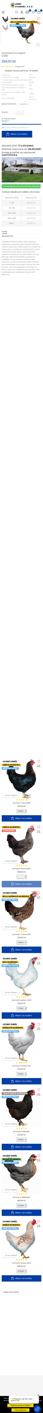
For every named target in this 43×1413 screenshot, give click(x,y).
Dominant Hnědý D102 (21, 540)
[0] (38, 12)
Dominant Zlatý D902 (21, 671)
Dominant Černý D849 (21, 869)
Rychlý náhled (11, 335)
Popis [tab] (4, 231)
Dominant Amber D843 (21, 1263)
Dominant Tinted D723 (21, 1066)
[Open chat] (37, 1409)
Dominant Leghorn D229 (21, 1000)
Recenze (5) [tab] (7, 236)
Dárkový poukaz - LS (21, 1338)
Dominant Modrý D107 (21, 474)
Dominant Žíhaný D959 (21, 408)
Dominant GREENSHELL (21, 1197)
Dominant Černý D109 (21, 803)
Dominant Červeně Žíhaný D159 (21, 606)
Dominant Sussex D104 (21, 343)
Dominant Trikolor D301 (21, 934)
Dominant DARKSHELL (21, 1131)
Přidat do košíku (18, 134)
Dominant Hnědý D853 (21, 737)
